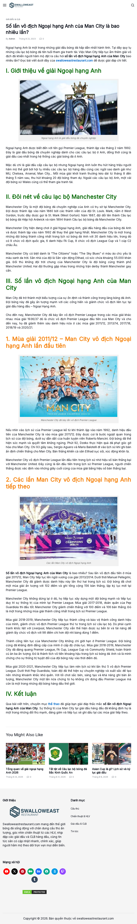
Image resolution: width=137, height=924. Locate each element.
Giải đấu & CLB (13, 19)
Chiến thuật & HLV (80, 816)
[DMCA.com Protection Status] (34, 891)
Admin (12, 39)
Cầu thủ (75, 808)
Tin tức (74, 831)
